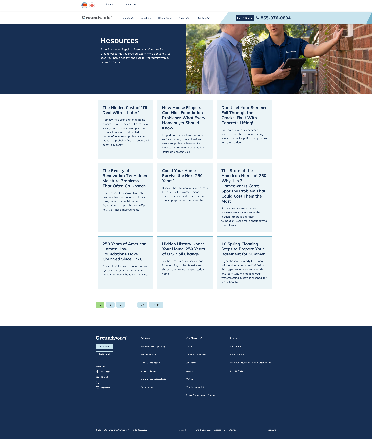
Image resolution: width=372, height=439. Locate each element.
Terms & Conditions (202, 430)
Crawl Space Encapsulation (153, 379)
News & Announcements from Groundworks (250, 362)
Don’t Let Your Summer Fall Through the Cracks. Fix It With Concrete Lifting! (244, 115)
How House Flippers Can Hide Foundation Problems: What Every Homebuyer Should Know (183, 117)
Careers (189, 346)
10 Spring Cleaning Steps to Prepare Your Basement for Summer (243, 249)
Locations (146, 17)
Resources (163, 17)
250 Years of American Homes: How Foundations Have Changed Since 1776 (124, 251)
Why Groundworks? (195, 387)
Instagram (106, 387)
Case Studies (236, 346)
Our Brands (191, 362)
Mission (189, 370)
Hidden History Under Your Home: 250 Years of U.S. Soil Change (183, 249)
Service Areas (236, 370)
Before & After (237, 354)
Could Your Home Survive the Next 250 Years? (182, 175)
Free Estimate (245, 18)
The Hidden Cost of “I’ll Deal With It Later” (125, 110)
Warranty (190, 379)
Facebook (105, 371)
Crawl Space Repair (150, 362)
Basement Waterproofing (153, 346)
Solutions (127, 17)
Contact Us (204, 17)
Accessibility (220, 430)
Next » (156, 304)
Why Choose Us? (194, 338)
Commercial (130, 4)
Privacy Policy (184, 430)
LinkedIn (105, 377)
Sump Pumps (147, 387)
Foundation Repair (149, 354)
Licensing (271, 430)
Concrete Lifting (148, 370)
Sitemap (232, 430)
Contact (104, 346)
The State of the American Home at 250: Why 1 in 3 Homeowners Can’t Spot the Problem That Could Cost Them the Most (244, 186)
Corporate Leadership (196, 354)
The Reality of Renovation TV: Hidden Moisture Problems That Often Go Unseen (125, 178)
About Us (184, 17)
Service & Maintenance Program (200, 395)
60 (144, 305)
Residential (108, 4)
